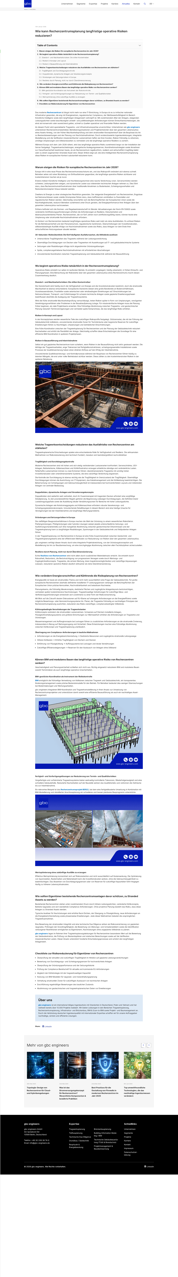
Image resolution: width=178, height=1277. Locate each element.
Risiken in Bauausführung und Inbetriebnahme (60, 64)
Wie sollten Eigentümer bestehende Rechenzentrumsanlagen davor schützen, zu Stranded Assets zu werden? (84, 101)
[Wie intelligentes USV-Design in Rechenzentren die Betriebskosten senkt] (137, 1065)
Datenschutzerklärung (130, 1153)
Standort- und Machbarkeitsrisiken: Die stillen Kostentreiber (65, 57)
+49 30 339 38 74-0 (40, 1140)
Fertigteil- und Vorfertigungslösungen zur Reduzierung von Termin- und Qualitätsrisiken (76, 94)
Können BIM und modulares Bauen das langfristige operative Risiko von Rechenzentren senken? (78, 87)
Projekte (104, 4)
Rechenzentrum (54, 112)
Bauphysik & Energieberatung (76, 1145)
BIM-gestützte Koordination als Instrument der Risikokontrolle (66, 90)
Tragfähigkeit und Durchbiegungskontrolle (58, 71)
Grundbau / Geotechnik (79, 1141)
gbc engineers (133, 127)
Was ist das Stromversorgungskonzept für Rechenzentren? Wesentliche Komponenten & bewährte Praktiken (40, 1093)
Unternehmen (67, 4)
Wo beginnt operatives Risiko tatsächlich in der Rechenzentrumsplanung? (69, 54)
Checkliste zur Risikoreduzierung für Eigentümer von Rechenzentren (67, 104)
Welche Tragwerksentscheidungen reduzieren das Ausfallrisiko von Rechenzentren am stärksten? (79, 67)
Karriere (115, 4)
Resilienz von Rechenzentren (53, 556)
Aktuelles (126, 4)
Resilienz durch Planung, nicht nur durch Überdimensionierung (66, 80)
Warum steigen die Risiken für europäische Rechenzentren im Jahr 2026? (69, 51)
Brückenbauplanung (102, 1129)
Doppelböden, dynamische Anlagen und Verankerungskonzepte (67, 74)
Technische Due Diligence (80, 1137)
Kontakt (136, 4)
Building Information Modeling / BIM (105, 1134)
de (48, 1143)
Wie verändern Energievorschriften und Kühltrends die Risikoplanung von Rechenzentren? (76, 84)
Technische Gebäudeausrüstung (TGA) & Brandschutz (106, 1140)
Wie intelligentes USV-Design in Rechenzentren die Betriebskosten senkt (137, 1090)
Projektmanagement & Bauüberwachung (103, 1147)
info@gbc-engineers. (38, 1143)
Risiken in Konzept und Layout (54, 61)
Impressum (128, 1148)
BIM (37, 680)
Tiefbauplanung (75, 1133)
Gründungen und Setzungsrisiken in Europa (59, 77)
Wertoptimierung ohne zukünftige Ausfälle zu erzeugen (63, 97)
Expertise (93, 4)
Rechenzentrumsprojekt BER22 (75, 789)
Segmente (81, 4)
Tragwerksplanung (77, 1129)
